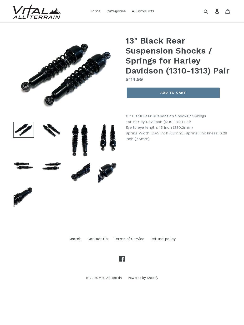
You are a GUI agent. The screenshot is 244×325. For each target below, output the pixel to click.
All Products (143, 11)
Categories (116, 11)
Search (75, 238)
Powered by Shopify (143, 278)
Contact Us (97, 238)
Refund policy (163, 238)
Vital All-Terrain (110, 278)
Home (95, 11)
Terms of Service (129, 238)
